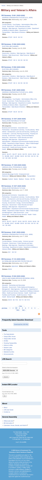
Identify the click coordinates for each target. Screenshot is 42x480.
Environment (12, 135)
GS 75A (32, 179)
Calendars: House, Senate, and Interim (16, 425)
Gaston (16, 179)
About (5, 407)
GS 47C (9, 154)
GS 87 (12, 156)
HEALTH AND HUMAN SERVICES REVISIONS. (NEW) (18, 278)
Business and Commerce (9, 128)
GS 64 (10, 269)
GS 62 (34, 154)
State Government (14, 55)
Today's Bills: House (10, 336)
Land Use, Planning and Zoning (20, 133)
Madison (21, 179)
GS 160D (14, 158)
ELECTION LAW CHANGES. (10, 46)
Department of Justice (24, 28)
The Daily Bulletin (9, 334)
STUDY (10, 37)
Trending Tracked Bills (10, 343)
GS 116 (21, 300)
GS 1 (9, 252)
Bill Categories (8, 350)
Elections (13, 53)
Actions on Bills (8, 345)
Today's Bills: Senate (10, 338)
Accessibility (23, 442)
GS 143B (8, 158)
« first (20, 306)
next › (18, 310)
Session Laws (8, 347)
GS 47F (14, 154)
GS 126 (20, 60)
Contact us (7, 412)
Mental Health (11, 297)
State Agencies (13, 28)
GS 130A (27, 156)
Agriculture (15, 266)
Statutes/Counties (9, 352)
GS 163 (25, 60)
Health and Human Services (18, 147)
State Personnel (24, 55)
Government (10, 26)
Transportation (31, 176)
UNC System (24, 289)
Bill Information (9, 423)
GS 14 (15, 60)
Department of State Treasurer (16, 143)
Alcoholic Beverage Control (10, 174)
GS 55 (19, 154)
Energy (18, 135)
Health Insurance (22, 295)
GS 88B (17, 156)
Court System (16, 24)
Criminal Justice (17, 241)
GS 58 (10, 300)
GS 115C (15, 300)
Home (3, 5)
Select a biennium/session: (10, 367)
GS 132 (20, 37)
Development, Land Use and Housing (18, 132)
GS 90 (22, 156)
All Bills (6, 341)
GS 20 (15, 37)
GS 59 (30, 154)
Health (30, 147)
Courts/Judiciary (7, 24)
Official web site (9, 421)
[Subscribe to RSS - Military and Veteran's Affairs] (21, 314)
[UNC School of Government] (20, 1)
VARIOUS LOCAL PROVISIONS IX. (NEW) (14, 167)
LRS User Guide (8, 410)
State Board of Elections (19, 32)
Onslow (27, 179)
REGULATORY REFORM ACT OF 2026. (13, 121)
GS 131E (27, 300)
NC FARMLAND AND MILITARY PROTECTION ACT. (17, 261)
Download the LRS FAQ (21, 324)
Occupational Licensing (17, 130)
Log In (17, 442)
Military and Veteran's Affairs (15, 149)
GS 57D (24, 154)
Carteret (10, 179)
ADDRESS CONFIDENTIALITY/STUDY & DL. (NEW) (17, 17)
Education (5, 285)
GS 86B (7, 156)
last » (24, 310)
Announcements (8, 354)
